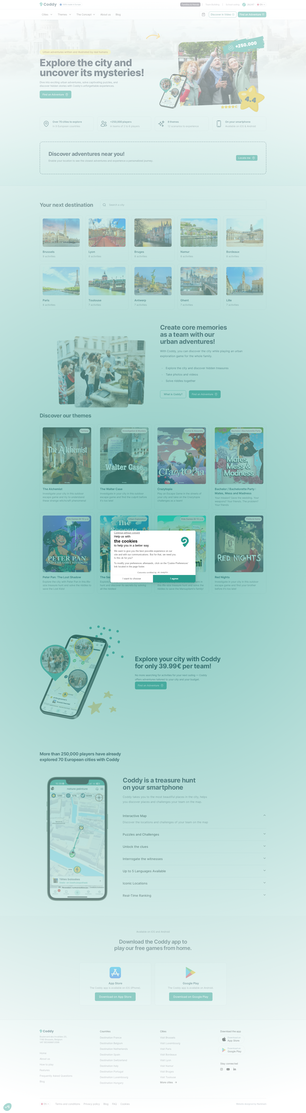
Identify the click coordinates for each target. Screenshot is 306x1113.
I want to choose (132, 578)
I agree (174, 578)
